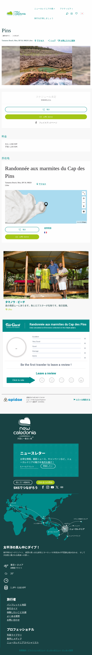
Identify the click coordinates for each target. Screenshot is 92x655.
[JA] (82, 13)
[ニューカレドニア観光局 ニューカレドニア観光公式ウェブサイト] (16, 13)
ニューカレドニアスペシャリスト (23, 642)
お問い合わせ (13, 620)
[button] (67, 14)
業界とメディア (14, 639)
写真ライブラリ (14, 635)
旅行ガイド (12, 608)
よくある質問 (13, 616)
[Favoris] (76, 13)
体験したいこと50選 (16, 612)
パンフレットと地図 (16, 605)
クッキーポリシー (54, 650)
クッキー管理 (67, 650)
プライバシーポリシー (36, 650)
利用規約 (22, 650)
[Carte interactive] (71, 13)
